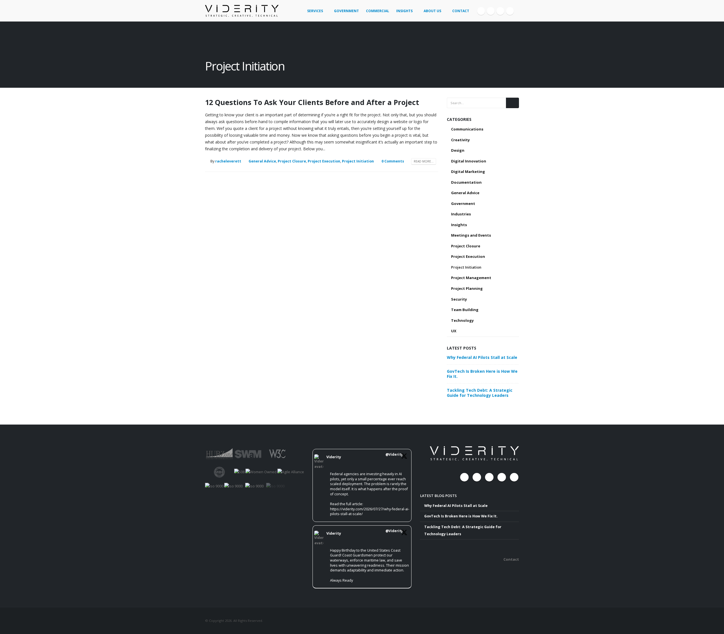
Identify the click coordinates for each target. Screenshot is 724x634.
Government (346, 10)
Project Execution (324, 161)
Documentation (466, 182)
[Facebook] (481, 11)
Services (315, 10)
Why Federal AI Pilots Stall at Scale (482, 357)
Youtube (489, 477)
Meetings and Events (471, 235)
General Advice (262, 161)
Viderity (333, 457)
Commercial (377, 10)
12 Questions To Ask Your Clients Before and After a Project (312, 102)
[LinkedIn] (510, 11)
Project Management (471, 277)
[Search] (512, 103)
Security (459, 299)
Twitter (477, 477)
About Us (432, 10)
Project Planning (467, 288)
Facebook (464, 477)
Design (457, 150)
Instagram (501, 477)
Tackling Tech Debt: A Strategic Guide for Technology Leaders (479, 392)
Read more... (424, 161)
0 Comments (393, 161)
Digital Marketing (468, 171)
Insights (404, 10)
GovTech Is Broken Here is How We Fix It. (482, 374)
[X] (491, 11)
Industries (461, 214)
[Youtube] (500, 11)
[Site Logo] (242, 11)
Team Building (465, 309)
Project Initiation (358, 161)
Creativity (460, 139)
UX (453, 330)
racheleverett (228, 161)
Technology (462, 320)
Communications (467, 129)
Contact (460, 10)
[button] (516, 8)
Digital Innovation (468, 161)
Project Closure (292, 161)
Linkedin (514, 477)
